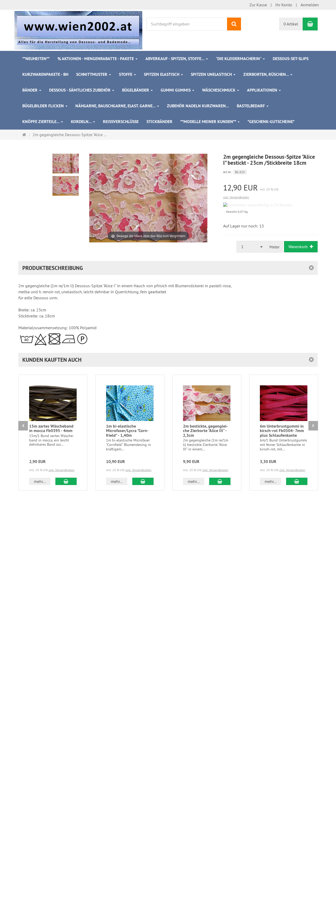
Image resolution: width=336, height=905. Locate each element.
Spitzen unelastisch (212, 74)
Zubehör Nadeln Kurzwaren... (198, 106)
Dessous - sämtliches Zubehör (80, 90)
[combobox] (251, 246)
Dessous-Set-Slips (290, 58)
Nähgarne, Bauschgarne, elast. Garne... (115, 106)
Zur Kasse (258, 4)
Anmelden (310, 4)
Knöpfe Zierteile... (41, 121)
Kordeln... (81, 121)
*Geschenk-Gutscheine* (271, 121)
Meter (274, 246)
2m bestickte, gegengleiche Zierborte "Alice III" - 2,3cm (205, 430)
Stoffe (126, 74)
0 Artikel (291, 23)
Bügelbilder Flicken (43, 106)
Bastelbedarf (251, 106)
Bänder (30, 90)
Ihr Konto (283, 4)
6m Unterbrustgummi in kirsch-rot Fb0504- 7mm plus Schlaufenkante (282, 430)
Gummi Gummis (176, 90)
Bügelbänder (136, 90)
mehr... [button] (40, 481)
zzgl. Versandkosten (236, 197)
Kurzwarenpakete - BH (45, 74)
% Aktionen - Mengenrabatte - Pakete (96, 58)
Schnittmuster (92, 74)
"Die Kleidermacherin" (239, 58)
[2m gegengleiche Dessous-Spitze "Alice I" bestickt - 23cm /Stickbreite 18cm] (65, 163)
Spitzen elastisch (162, 74)
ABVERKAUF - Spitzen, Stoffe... (175, 58)
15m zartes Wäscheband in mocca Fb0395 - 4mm (51, 428)
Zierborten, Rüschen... (266, 74)
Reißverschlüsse (121, 121)
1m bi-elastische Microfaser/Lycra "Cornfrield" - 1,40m (127, 430)
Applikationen (262, 90)
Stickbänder (159, 121)
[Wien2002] (78, 29)
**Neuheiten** (36, 58)
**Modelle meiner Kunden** (208, 121)
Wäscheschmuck (219, 90)
